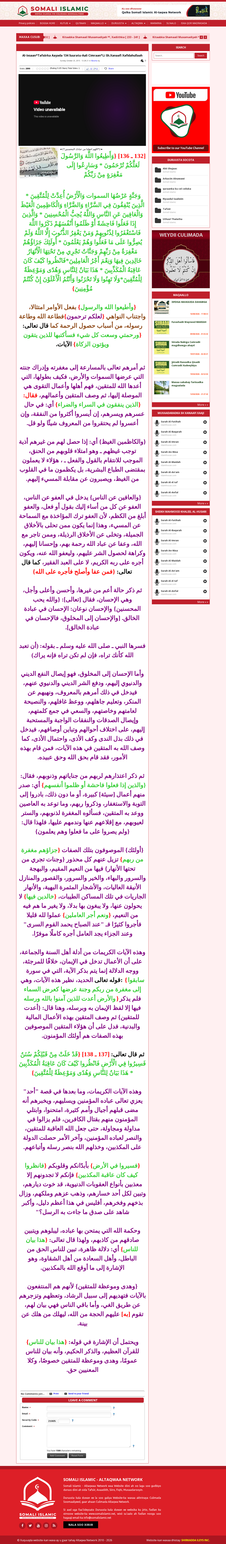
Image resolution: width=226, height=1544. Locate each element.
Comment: (27, 1426)
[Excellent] (47, 68)
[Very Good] (45, 68)
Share (111, 68)
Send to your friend (78, 1393)
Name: (25, 1407)
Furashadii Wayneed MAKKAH (189, 322)
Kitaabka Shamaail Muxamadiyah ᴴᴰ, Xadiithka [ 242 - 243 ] (163, 37)
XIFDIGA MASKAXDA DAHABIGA (189, 301)
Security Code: (30, 1420)
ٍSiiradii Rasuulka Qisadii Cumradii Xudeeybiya (186, 363)
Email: (25, 1413)
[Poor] (37, 68)
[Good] (42, 68)
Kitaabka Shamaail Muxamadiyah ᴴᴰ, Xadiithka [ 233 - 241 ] (72, 37)
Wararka (94, 60)
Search (200, 55)
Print (56, 1393)
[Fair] (40, 68)
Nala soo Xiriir (80, 1525)
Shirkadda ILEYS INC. (195, 1540)
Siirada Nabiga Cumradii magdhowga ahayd (186, 343)
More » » (202, 405)
